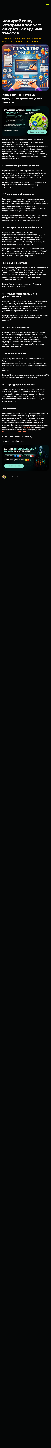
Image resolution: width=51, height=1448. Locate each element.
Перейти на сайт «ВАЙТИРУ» (15, 432)
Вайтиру (26, 427)
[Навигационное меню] (47, 4)
